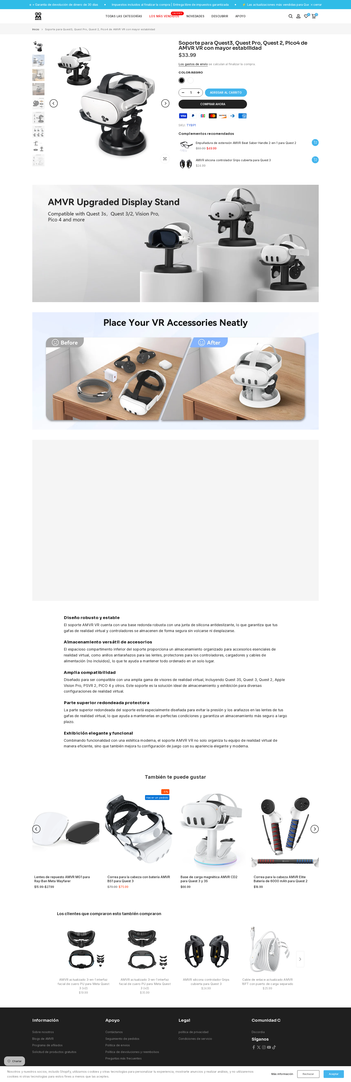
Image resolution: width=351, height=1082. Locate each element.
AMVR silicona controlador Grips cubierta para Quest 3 (233, 160)
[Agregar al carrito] (315, 142)
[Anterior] (54, 103)
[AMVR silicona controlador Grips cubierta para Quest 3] (206, 949)
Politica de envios (117, 1045)
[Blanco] (190, 80)
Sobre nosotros (43, 1032)
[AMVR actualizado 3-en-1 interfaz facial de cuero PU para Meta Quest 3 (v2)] (83, 949)
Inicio (35, 29)
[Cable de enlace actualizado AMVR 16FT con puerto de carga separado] (267, 949)
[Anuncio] (238, 4)
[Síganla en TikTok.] (274, 1047)
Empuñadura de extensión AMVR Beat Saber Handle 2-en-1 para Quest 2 (246, 143)
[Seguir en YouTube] (269, 1047)
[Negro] (182, 80)
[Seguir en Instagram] (264, 1047)
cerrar (317, 4)
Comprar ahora (212, 104)
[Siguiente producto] (300, 959)
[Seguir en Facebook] (254, 1047)
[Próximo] (165, 103)
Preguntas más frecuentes (123, 1058)
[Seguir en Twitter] (259, 1047)
